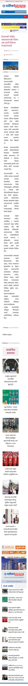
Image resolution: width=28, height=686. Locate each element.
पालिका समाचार (9, 55)
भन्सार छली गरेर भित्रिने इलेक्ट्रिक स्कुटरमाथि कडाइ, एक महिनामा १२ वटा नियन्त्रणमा (11, 441)
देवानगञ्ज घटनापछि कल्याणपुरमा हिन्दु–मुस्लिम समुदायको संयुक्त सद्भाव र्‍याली (10, 501)
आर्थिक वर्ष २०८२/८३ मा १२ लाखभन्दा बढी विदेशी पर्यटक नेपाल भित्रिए (15, 667)
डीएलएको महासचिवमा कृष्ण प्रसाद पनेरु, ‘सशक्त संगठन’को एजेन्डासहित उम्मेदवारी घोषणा (16, 678)
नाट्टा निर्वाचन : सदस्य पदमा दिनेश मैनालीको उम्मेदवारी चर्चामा (10, 410)
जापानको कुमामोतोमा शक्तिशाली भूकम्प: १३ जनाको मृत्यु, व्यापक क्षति (15, 658)
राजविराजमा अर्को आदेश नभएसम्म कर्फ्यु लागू (14, 649)
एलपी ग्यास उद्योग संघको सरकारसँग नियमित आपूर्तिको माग (10, 472)
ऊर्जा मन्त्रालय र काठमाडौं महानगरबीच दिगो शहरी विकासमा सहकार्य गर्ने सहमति (11, 530)
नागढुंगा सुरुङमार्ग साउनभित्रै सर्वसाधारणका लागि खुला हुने (10, 380)
